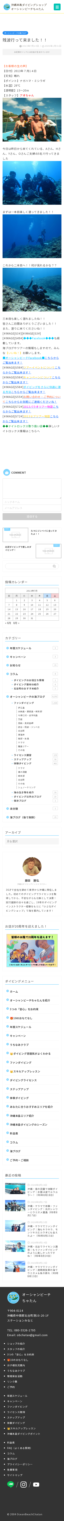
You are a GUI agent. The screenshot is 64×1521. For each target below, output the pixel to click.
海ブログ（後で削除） (33, 817)
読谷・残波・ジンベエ (29, 727)
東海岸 (21, 734)
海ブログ (15, 1151)
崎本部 (21, 775)
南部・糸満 (23, 738)
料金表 (14, 1133)
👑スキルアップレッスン (25, 1071)
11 (39, 604)
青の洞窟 (22, 771)
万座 (20, 719)
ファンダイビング (35, 702)
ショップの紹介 (16, 1343)
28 (9, 618)
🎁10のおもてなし (21, 1018)
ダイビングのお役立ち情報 (35, 680)
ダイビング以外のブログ (35, 796)
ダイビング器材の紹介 (35, 684)
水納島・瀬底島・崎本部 (30, 711)
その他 (21, 750)
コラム (33, 674)
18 (39, 609)
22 (16, 613)
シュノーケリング (26, 787)
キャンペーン (33, 657)
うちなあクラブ (19, 1044)
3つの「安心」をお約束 (24, 1009)
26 (47, 613)
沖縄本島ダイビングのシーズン (28, 1124)
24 (32, 613)
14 (9, 609)
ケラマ (21, 742)
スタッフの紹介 (16, 1349)
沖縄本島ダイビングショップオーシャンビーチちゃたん (29, 6)
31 (32, 618)
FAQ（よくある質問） (20, 1448)
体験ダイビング (35, 763)
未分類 (33, 808)
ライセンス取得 (16, 1412)
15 (16, 609)
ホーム (14, 991)
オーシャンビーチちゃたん (36, 1297)
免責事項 (12, 1469)
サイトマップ (15, 1475)
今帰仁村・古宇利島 (28, 715)
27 (55, 613)
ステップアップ (35, 759)
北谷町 (21, 730)
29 (16, 618)
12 (47, 604)
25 (39, 613)
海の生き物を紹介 (35, 792)
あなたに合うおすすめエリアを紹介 (31, 1107)
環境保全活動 (15, 1376)
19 (47, 609)
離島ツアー (23, 746)
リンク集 (12, 1381)
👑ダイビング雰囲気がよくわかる (30, 1053)
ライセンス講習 (35, 755)
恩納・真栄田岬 (25, 723)
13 (55, 604)
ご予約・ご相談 (19, 1160)
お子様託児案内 (16, 1365)
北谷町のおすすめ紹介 (35, 688)
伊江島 (21, 707)
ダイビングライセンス (23, 1080)
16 (24, 609)
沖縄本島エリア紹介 (22, 1115)
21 (9, 613)
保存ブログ (35, 800)
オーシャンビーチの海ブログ (15, 33)
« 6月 (8, 623)
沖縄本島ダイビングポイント (23, 1433)
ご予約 (11, 1387)
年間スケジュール (33, 648)
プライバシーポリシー (20, 1464)
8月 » (16, 623)
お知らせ (33, 665)
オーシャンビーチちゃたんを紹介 (30, 1000)
